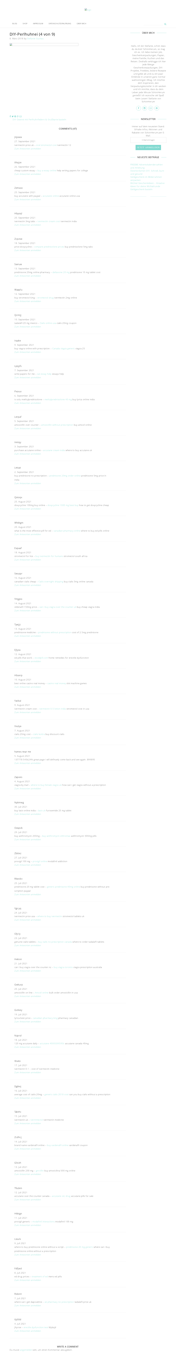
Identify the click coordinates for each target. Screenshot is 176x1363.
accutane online (51, 195)
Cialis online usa (48, 323)
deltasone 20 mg (61, 272)
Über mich (81, 23)
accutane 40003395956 (52, 1043)
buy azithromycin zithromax (56, 836)
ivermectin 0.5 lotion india (52, 708)
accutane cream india (54, 450)
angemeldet (26, 1349)
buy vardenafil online (57, 1145)
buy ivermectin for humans (49, 556)
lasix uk (42, 810)
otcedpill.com (41, 657)
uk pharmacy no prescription (59, 1302)
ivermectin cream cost (49, 221)
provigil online (40, 861)
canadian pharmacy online (67, 530)
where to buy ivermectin (49, 916)
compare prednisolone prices (49, 246)
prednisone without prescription (54, 632)
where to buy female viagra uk (46, 785)
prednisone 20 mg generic (79, 1247)
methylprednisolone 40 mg (58, 399)
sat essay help (44, 373)
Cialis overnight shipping (50, 581)
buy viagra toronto (63, 967)
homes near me (22, 751)
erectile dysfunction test (36, 1327)
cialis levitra (39, 734)
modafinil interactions (43, 1221)
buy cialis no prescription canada (55, 941)
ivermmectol (37, 1119)
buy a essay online (47, 170)
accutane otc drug (61, 1196)
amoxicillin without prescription (57, 424)
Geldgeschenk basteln (141, 189)
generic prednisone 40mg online (63, 886)
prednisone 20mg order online (65, 475)
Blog (14, 23)
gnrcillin (40, 1170)
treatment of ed (40, 1276)
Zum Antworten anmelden (27, 148)
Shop (25, 23)
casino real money (56, 683)
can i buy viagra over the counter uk (57, 607)
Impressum (38, 23)
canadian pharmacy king (45, 1018)
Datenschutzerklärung (60, 23)
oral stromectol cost (46, 145)
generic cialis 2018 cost (56, 1094)
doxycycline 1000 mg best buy (63, 505)
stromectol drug (45, 297)
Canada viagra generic (63, 348)
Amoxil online (42, 992)
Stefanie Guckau (35, 38)
